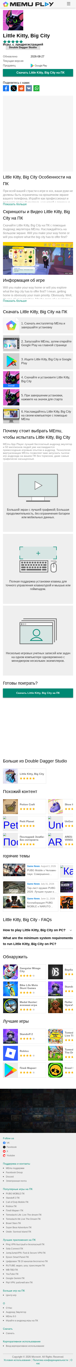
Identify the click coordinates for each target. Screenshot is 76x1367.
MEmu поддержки (15, 1168)
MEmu (28, 4)
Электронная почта (16, 1181)
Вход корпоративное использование (25, 1346)
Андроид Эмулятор (16, 1312)
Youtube (11, 1155)
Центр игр (11, 1295)
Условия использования (17, 1360)
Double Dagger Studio (23, 47)
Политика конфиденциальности (50, 1360)
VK (8, 1143)
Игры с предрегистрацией (23, 44)
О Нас (9, 1308)
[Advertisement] (38, 134)
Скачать (10, 1333)
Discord (10, 1176)
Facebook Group (14, 1172)
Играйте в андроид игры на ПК (22, 1320)
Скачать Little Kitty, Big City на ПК (40, 72)
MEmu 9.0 (11, 1316)
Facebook (12, 1147)
